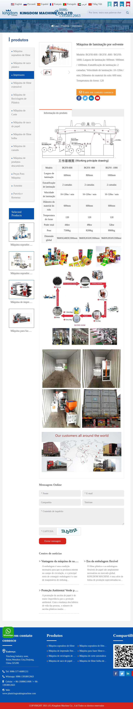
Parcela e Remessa (17, 195)
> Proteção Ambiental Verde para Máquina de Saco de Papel (74, 590)
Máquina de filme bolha (21, 136)
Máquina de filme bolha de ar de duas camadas (100, 661)
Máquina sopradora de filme (20, 53)
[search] (127, 13)
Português (71, 4)
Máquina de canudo (18, 148)
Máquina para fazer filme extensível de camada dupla (103, 651)
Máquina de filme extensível (21, 84)
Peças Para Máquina (17, 175)
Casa (56, 26)
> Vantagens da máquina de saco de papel (63, 561)
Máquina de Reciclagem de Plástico (18, 98)
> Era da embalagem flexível (101, 561)
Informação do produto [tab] (55, 113)
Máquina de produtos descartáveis (18, 162)
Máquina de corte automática (92, 656)
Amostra (17, 185)
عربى (84, 4)
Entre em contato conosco (97, 92)
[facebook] (109, 4)
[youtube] (128, 4)
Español (44, 4)
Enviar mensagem (52, 541)
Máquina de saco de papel (21, 124)
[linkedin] (121, 4)
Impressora (18, 75)
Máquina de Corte (18, 112)
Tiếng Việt (97, 4)
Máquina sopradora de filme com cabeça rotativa (101, 646)
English (18, 4)
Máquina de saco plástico (21, 65)
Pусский (31, 4)
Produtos (65, 26)
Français (57, 4)
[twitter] (115, 4)
